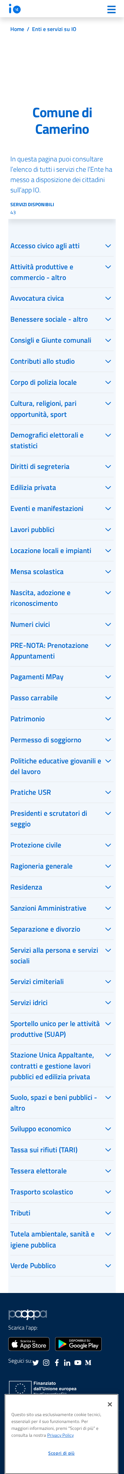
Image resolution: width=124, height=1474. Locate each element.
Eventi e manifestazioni (46, 508)
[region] (61, 1434)
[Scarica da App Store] (29, 1343)
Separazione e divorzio (45, 928)
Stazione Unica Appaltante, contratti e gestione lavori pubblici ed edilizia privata (52, 1065)
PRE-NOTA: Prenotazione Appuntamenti (49, 650)
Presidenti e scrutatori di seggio (48, 818)
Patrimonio (27, 718)
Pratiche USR (30, 792)
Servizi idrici (29, 1002)
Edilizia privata (33, 487)
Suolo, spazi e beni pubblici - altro (53, 1102)
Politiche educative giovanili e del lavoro (55, 766)
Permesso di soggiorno (45, 739)
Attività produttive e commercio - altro (41, 272)
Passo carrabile (34, 697)
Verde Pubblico (33, 1265)
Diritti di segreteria (40, 466)
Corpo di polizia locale (43, 382)
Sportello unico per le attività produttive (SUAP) (55, 1029)
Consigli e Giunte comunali (50, 339)
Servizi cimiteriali (37, 981)
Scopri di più (61, 1453)
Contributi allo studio (42, 361)
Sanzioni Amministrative (48, 907)
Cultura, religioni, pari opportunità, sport (43, 408)
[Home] (15, 8)
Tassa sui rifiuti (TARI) (44, 1149)
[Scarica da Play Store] (78, 1343)
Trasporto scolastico (41, 1191)
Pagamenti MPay (36, 676)
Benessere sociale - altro (49, 318)
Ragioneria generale (41, 865)
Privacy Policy (60, 1435)
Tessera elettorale (38, 1170)
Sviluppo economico (40, 1128)
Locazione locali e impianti (50, 550)
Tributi (20, 1212)
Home (17, 29)
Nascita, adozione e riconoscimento (40, 598)
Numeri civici (30, 624)
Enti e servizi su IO (54, 29)
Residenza (26, 886)
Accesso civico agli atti (45, 245)
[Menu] (111, 9)
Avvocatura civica (37, 297)
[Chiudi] (109, 1404)
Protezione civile (35, 844)
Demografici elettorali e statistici (47, 440)
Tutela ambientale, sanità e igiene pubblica (52, 1239)
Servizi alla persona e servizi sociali (54, 955)
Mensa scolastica (37, 571)
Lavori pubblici (32, 529)
